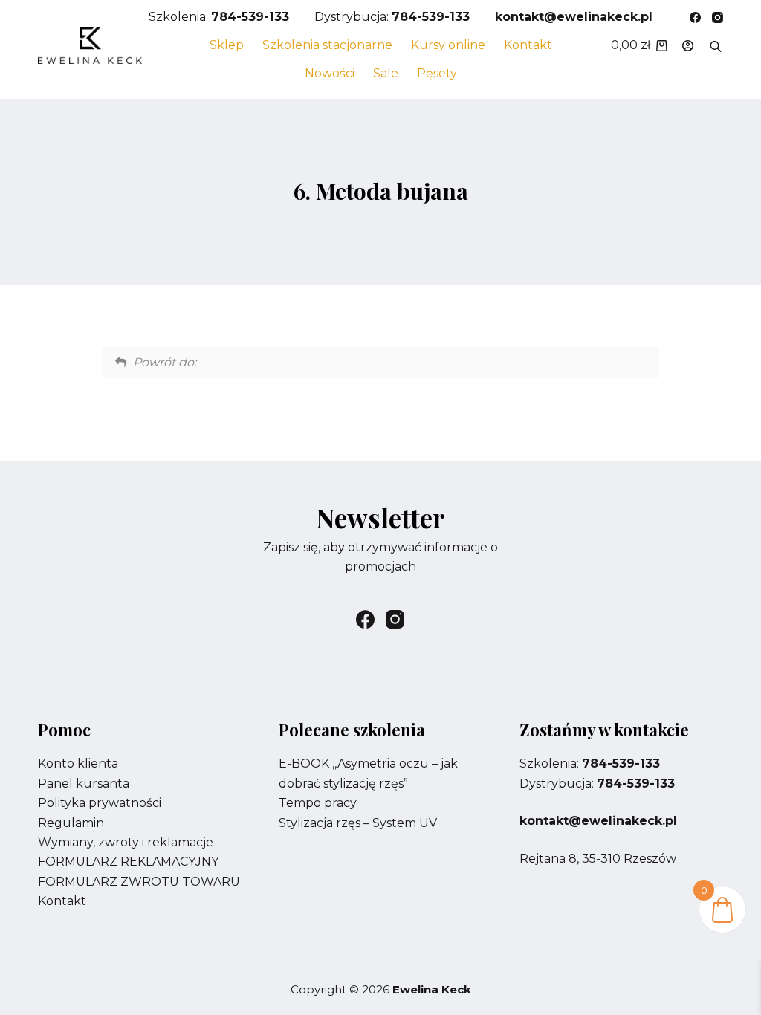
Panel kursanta (83, 783)
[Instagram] (717, 17)
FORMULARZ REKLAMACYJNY (128, 862)
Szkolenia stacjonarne (327, 45)
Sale (385, 73)
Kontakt (528, 45)
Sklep (227, 45)
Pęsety (437, 73)
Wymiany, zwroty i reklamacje (125, 842)
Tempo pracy (318, 803)
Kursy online (448, 45)
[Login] (687, 45)
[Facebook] (695, 17)
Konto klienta (78, 763)
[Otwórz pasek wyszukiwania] (715, 45)
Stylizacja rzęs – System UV (358, 823)
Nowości (329, 73)
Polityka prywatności (99, 803)
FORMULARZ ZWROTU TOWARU (139, 882)
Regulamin (71, 823)
